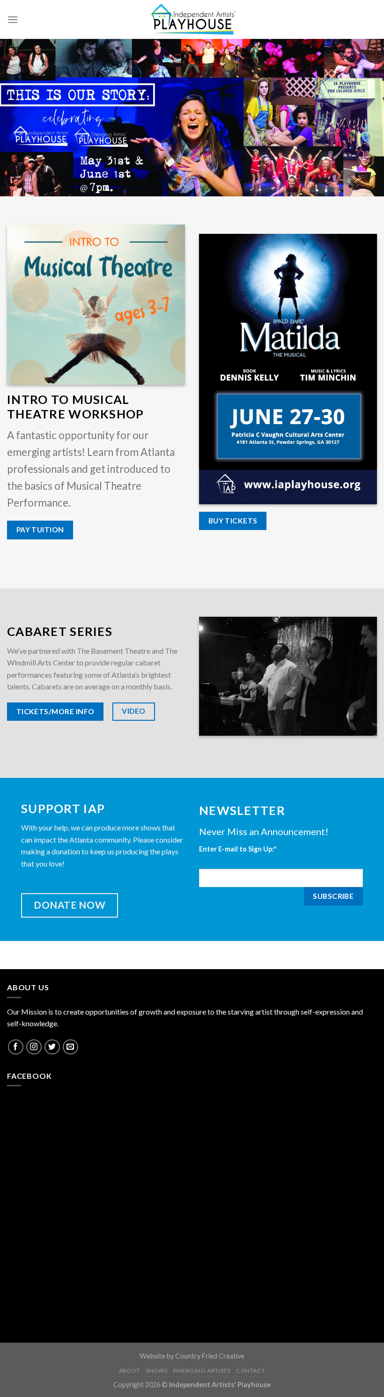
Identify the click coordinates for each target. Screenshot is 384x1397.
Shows (156, 1370)
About (129, 1370)
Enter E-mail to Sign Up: (237, 849)
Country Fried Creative (209, 1356)
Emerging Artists (201, 1370)
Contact (250, 1370)
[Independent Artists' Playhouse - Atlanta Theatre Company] (192, 19)
